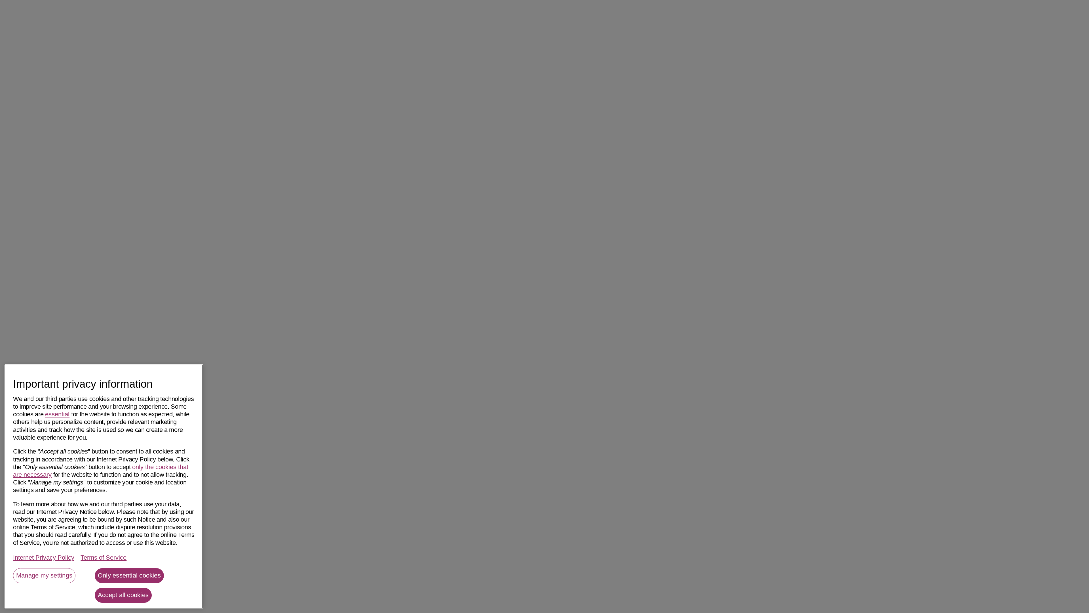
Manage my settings (44, 575)
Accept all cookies (123, 595)
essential (57, 414)
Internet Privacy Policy (43, 557)
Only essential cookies (129, 575)
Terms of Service (103, 557)
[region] (104, 486)
